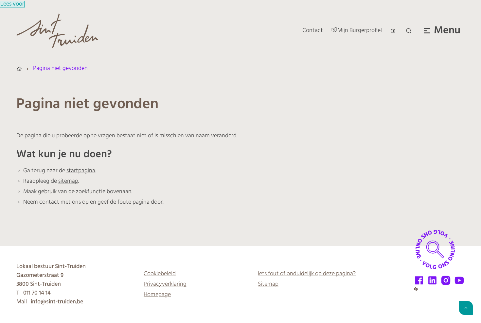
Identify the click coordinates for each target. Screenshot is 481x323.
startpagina (80, 171)
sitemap (68, 181)
